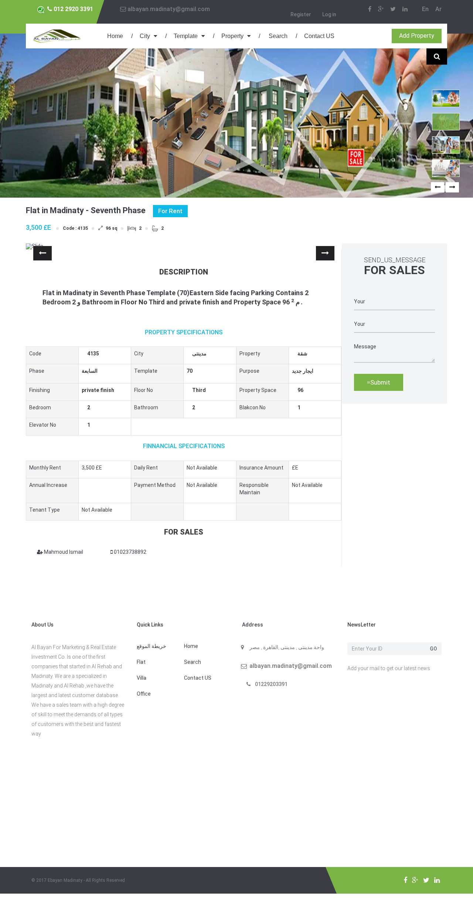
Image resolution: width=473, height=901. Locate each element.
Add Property (416, 35)
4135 (90, 353)
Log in (329, 14)
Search (277, 36)
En (425, 9)
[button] (437, 187)
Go (433, 649)
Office (144, 694)
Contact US (319, 36)
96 (300, 390)
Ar (438, 9)
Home (115, 36)
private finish (98, 390)
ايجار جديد (302, 371)
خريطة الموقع (151, 646)
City (145, 36)
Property (232, 36)
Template (186, 36)
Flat (141, 662)
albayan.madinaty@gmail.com (168, 9)
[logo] (57, 35)
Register (300, 14)
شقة (300, 353)
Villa (141, 678)
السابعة (90, 371)
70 (190, 371)
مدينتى (195, 353)
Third (195, 390)
